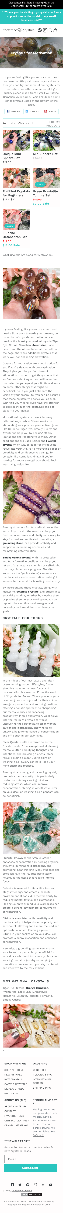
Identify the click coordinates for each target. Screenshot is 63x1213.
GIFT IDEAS (11, 1093)
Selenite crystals (27, 591)
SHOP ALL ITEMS (14, 1069)
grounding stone (13, 543)
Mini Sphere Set (45, 154)
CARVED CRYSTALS (15, 1084)
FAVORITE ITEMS (14, 1115)
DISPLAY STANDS (14, 1088)
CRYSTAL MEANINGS (16, 1125)
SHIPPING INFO (42, 1087)
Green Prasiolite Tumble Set (45, 193)
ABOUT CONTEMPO (15, 1106)
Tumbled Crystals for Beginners (16, 193)
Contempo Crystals (22, 1190)
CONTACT (10, 1111)
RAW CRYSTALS (13, 1079)
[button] (50, 30)
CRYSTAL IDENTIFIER (16, 1120)
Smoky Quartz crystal (17, 557)
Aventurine (39, 345)
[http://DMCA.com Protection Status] (31, 1195)
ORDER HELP (40, 1069)
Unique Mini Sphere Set (12, 156)
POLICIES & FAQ (42, 1074)
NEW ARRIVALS (13, 1074)
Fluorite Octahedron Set (15, 235)
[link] (31, 4)
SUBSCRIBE (30, 1168)
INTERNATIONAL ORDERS (42, 1081)
